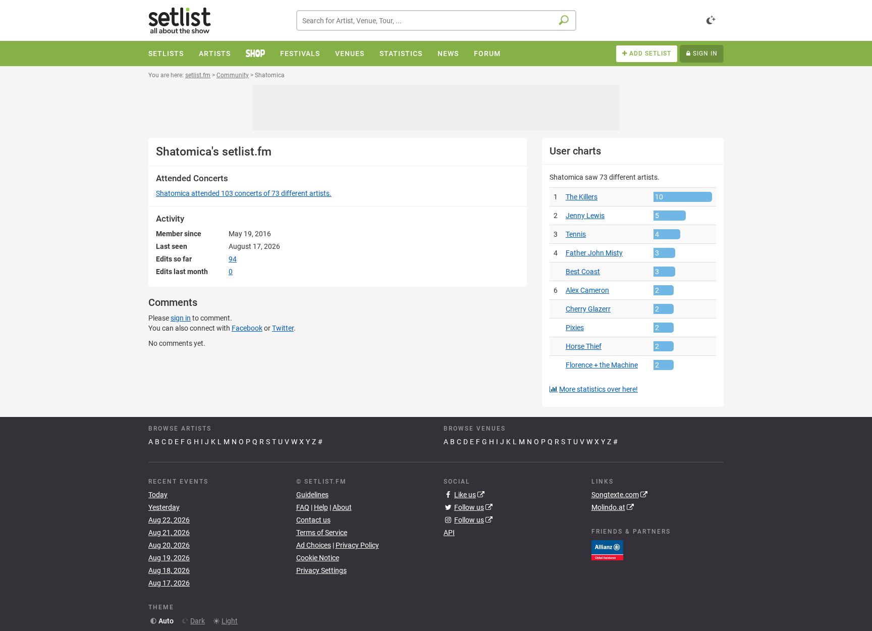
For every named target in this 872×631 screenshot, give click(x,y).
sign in (181, 318)
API (449, 533)
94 (233, 259)
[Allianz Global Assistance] (607, 549)
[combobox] (436, 20)
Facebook (247, 328)
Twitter (283, 328)
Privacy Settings (321, 570)
